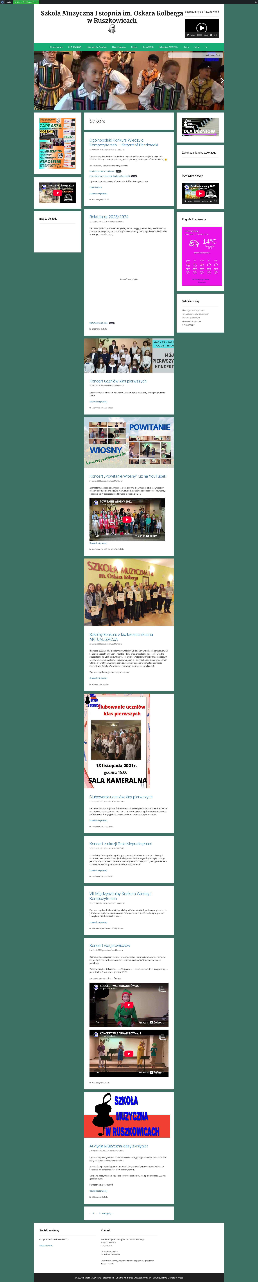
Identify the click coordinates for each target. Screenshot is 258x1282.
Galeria (134, 47)
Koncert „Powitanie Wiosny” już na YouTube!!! (127, 476)
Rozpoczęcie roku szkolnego (195, 313)
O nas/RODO (148, 47)
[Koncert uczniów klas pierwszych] (129, 371)
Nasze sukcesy (119, 47)
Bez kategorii (97, 199)
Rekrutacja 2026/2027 (168, 47)
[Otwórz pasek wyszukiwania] (207, 47)
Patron (197, 47)
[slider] (199, 35)
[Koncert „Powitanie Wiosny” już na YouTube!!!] (129, 467)
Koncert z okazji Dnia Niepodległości (120, 843)
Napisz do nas (45, 1245)
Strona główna (56, 47)
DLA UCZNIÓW (74, 47)
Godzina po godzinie (200, 279)
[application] (202, 28)
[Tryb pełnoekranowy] (215, 35)
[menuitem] (2, 2)
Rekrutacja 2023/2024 (108, 216)
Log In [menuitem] (8, 2)
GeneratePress (175, 1277)
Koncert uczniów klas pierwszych (118, 381)
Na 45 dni (202, 282)
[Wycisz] (211, 35)
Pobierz (118, 171)
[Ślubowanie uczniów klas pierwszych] (117, 787)
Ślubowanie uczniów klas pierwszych (121, 797)
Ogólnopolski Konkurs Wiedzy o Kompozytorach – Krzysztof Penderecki (123, 142)
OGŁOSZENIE (188, 325)
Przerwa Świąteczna (191, 321)
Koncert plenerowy (191, 317)
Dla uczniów (112, 549)
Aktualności (96, 928)
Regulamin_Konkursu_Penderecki (101, 171)
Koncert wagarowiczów (109, 945)
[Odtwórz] (188, 35)
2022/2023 (96, 329)
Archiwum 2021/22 (99, 408)
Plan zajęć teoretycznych (193, 310)
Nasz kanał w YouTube (97, 47)
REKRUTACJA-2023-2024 (98, 323)
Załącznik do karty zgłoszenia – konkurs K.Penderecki (109, 176)
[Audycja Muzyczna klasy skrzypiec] (127, 1136)
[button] (201, 28)
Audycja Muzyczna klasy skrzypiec (118, 1146)
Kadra (186, 47)
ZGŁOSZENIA (95, 187)
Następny (108, 1213)
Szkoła (106, 199)
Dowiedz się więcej (98, 193)
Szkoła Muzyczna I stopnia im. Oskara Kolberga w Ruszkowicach (112, 17)
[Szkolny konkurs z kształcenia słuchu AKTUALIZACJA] (129, 625)
